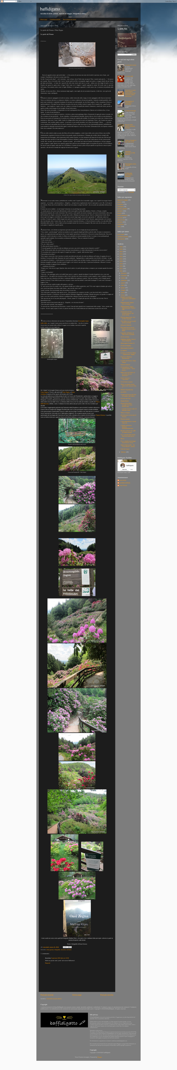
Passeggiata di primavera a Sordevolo (129, 103)
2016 (121, 271)
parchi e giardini (122, 208)
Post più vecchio (106, 995)
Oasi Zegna (66, 392)
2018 (121, 266)
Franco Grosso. (100, 415)
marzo (123, 295)
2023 (121, 254)
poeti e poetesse (122, 215)
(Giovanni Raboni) (126, 325)
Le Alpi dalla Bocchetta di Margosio (128, 175)
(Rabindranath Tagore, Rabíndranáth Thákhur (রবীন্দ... (128, 308)
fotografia (57, 949)
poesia (119, 213)
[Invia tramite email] (64, 947)
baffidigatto (50, 9)
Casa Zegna (44, 392)
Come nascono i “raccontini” (125, 378)
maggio (123, 290)
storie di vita (121, 220)
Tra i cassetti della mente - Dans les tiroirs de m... (128, 435)
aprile (123, 292)
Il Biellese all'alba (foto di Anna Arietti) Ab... (128, 340)
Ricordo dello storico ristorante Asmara (130, 126)
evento (120, 202)
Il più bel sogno (125, 449)
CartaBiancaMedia (124, 483)
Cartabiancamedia (55, 19)
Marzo (122, 438)
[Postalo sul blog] (65, 947)
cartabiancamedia (123, 236)
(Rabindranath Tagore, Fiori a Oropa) (127, 303)
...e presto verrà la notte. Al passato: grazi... (128, 409)
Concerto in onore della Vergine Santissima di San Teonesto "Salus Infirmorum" (130, 93)
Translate (131, 192)
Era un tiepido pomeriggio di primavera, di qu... (128, 441)
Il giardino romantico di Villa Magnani (130, 153)
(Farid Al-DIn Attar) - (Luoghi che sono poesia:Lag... (126, 405)
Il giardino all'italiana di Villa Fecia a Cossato (127, 333)
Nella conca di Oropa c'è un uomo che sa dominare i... (128, 374)
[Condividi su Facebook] (69, 947)
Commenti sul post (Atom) (54, 998)
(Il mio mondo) (125, 337)
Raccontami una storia (69, 19)
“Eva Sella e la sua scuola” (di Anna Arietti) (128, 321)
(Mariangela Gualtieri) (127, 348)
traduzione (121, 224)
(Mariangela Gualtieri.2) (128, 343)
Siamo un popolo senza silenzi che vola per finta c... (128, 386)
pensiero (120, 211)
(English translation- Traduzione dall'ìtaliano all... (128, 298)
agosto (123, 283)
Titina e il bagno (125, 412)
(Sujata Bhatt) (125, 401)
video (119, 226)
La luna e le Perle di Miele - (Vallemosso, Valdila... (128, 353)
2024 (121, 251)
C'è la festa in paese (127, 382)
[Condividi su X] (67, 947)
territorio (69, 949)
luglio (122, 285)
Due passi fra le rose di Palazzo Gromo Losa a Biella (128, 329)
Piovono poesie (125, 419)
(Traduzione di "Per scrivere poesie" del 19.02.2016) (127, 313)
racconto (63, 949)
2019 (121, 263)
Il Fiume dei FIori (126, 398)
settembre (124, 280)
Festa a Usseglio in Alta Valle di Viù (130, 141)
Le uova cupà (129, 76)
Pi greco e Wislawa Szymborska (126, 357)
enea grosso (50, 949)
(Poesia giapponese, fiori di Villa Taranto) (128, 318)
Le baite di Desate (130, 110)
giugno (123, 287)
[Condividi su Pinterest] (71, 947)
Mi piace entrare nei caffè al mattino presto (128, 431)
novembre (124, 275)
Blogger (99, 1057)
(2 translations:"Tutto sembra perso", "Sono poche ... (128, 368)
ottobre (123, 278)
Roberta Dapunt (125, 364)
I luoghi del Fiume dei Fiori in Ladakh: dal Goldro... (128, 395)
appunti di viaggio (123, 200)
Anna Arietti (122, 480)
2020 (121, 261)
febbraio (123, 452)
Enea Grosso (123, 485)
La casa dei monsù (130, 65)
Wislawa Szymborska (127, 389)
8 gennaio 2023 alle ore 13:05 (60, 958)
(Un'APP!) (123, 392)
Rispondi (47, 963)
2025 (121, 249)
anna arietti (121, 234)
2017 (121, 268)
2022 (121, 256)
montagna (120, 206)
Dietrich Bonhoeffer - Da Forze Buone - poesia (128, 445)
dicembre (124, 273)
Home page (43, 19)
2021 (121, 259)
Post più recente (47, 995)
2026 (121, 246)
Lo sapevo (124, 350)
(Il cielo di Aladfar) (126, 345)
